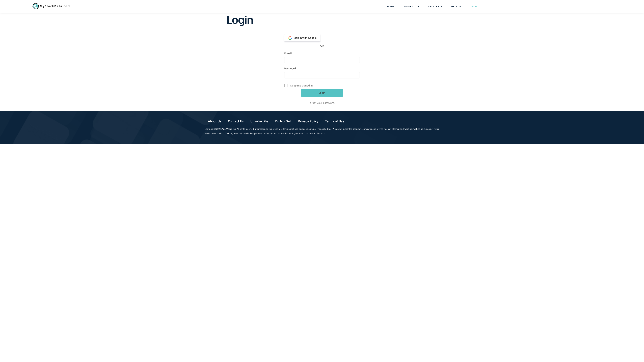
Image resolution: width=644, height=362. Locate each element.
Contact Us (236, 121)
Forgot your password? (322, 102)
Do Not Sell (283, 121)
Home (390, 6)
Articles (433, 6)
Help (454, 6)
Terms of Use (334, 121)
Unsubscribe (259, 121)
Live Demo (409, 6)
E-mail (288, 53)
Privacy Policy (308, 121)
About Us (214, 121)
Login (473, 6)
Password (290, 68)
